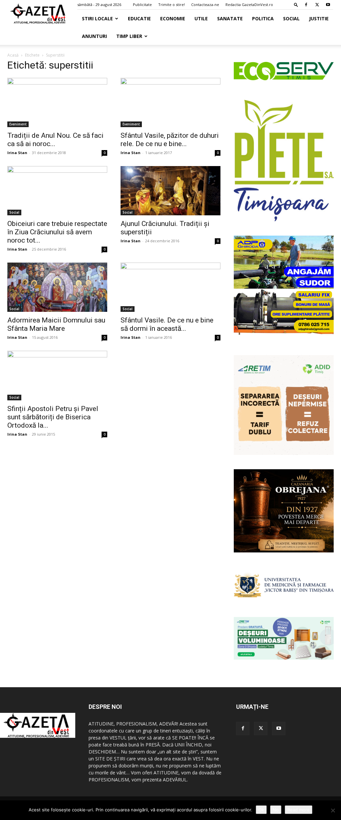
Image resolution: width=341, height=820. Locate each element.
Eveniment (18, 124)
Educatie (139, 18)
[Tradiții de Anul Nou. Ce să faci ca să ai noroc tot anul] (57, 102)
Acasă (13, 55)
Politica (263, 18)
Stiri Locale (97, 18)
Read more (298, 809)
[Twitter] (317, 4)
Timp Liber (129, 36)
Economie (172, 18)
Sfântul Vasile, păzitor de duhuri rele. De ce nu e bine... (170, 139)
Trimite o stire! (171, 4)
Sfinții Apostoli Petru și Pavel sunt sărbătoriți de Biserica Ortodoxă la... (52, 417)
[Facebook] (306, 4)
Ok (261, 809)
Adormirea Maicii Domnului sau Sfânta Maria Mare (56, 324)
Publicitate (142, 4)
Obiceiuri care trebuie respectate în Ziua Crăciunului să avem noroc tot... (57, 232)
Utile (201, 18)
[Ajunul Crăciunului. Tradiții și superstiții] (170, 190)
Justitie (319, 18)
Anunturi (94, 36)
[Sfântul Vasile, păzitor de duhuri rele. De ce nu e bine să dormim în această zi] (170, 102)
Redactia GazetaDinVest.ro (249, 4)
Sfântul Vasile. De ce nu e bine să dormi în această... (167, 324)
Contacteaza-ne (205, 4)
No (276, 809)
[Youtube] (328, 4)
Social (291, 18)
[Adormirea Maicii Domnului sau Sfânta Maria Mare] (57, 287)
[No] (332, 810)
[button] (296, 4)
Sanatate (230, 18)
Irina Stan (17, 152)
